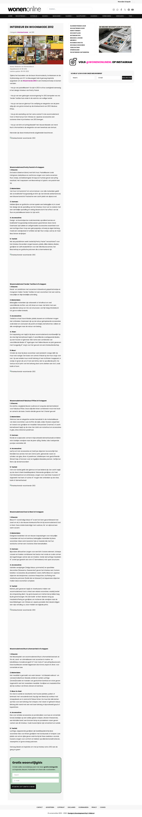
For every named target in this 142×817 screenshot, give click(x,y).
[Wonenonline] (25, 8)
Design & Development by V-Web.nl (81, 813)
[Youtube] (132, 10)
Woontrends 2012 (29, 81)
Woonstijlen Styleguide (124, 1)
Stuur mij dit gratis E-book (23, 786)
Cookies (102, 807)
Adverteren (50, 807)
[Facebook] (121, 10)
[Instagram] (114, 10)
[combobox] (69, 9)
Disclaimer (71, 807)
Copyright (61, 807)
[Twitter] (125, 10)
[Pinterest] (129, 10)
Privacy (94, 807)
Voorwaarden (83, 807)
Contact (40, 807)
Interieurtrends (22, 32)
